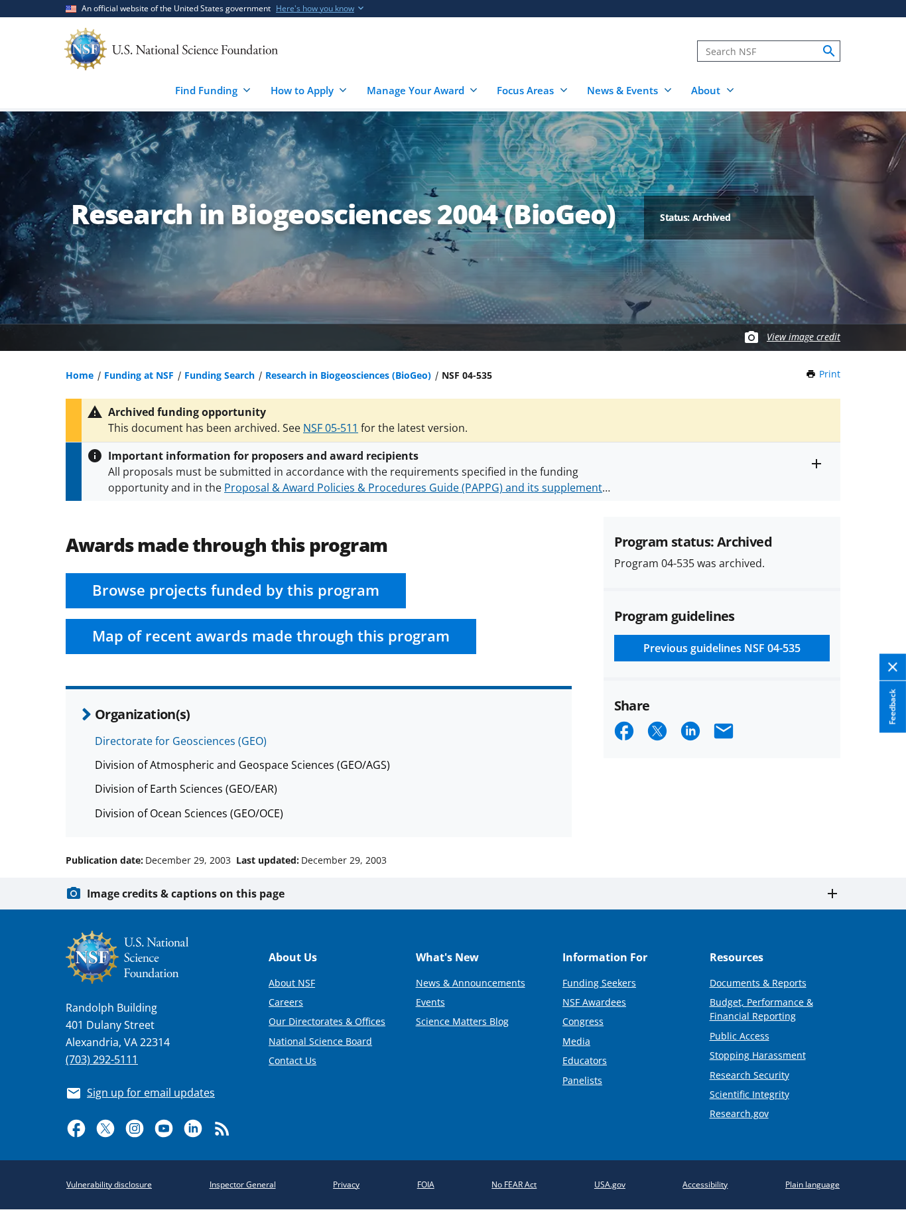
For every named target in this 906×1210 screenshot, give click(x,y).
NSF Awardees (594, 1002)
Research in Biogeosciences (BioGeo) (348, 375)
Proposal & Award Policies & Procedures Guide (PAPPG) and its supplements (416, 487)
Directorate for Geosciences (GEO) (181, 741)
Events (430, 1002)
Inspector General (243, 1184)
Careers (286, 1002)
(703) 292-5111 (102, 1059)
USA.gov (609, 1184)
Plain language (812, 1184)
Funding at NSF (139, 375)
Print (829, 374)
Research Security (749, 1075)
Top (877, 810)
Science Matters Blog (462, 1021)
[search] (829, 51)
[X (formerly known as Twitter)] (105, 1128)
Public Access (739, 1036)
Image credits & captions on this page (186, 893)
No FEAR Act (514, 1184)
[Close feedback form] (892, 667)
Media (576, 1041)
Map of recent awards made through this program (271, 636)
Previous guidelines (722, 648)
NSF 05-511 (330, 428)
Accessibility (705, 1184)
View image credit (803, 336)
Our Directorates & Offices (327, 1021)
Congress (583, 1021)
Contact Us (292, 1060)
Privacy (346, 1184)
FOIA (425, 1184)
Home (80, 375)
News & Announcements (470, 982)
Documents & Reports (758, 982)
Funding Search (219, 375)
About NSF (292, 982)
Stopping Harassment (758, 1055)
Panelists (582, 1080)
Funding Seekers (599, 982)
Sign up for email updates (151, 1092)
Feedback (892, 707)
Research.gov (739, 1113)
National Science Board (320, 1041)
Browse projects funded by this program (235, 590)
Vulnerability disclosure (109, 1184)
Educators (584, 1060)
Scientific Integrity (749, 1094)
